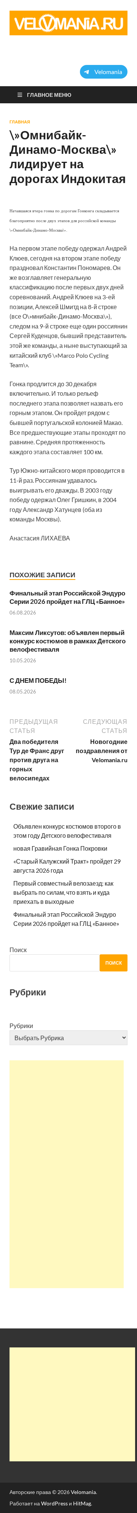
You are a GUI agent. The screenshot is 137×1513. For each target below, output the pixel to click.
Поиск (18, 949)
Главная (20, 122)
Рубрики (21, 1025)
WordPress (54, 1503)
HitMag (82, 1503)
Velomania (83, 1492)
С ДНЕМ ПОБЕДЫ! (38, 680)
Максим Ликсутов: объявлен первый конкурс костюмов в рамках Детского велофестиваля (68, 641)
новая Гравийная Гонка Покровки (60, 848)
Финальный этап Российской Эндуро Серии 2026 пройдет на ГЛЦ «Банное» (67, 597)
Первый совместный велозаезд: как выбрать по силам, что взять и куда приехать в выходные (63, 892)
